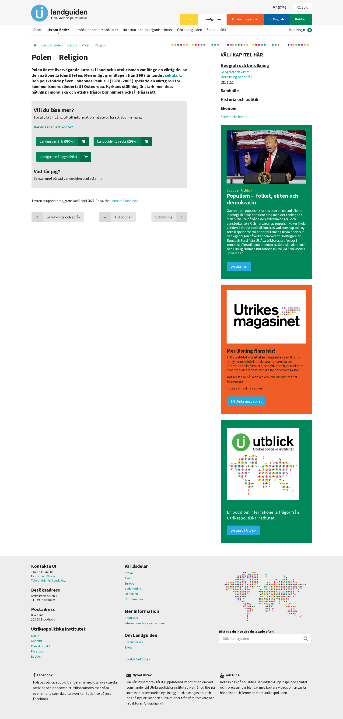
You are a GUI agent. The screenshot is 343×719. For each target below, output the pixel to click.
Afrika (129, 573)
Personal (37, 651)
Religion (227, 82)
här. (101, 178)
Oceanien (131, 594)
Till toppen (123, 217)
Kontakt (36, 641)
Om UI (35, 636)
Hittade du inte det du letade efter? (247, 631)
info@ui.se (49, 576)
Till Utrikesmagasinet (246, 401)
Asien (128, 578)
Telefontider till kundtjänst (48, 580)
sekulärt (173, 75)
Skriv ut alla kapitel (234, 117)
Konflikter (131, 618)
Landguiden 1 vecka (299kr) (117, 141)
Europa (129, 583)
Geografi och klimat (235, 72)
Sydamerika (133, 588)
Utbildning (163, 217)
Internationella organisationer (145, 623)
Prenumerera (134, 642)
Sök (304, 7)
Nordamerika (134, 599)
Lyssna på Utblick (243, 530)
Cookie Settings (137, 659)
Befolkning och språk (236, 77)
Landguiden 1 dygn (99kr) (58, 156)
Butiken (36, 656)
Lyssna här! (239, 266)
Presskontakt (40, 646)
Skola (128, 647)
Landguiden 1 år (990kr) (57, 141)
